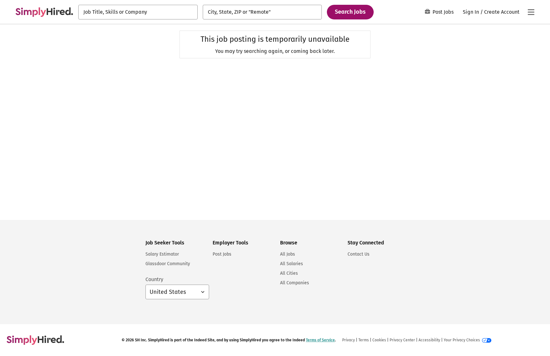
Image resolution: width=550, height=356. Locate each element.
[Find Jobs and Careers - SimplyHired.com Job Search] (44, 12)
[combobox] (138, 12)
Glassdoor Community (167, 263)
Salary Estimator (162, 254)
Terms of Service (320, 340)
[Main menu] (531, 12)
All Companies (294, 283)
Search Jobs (350, 11)
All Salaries (291, 263)
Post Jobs (443, 12)
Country (154, 279)
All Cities (289, 273)
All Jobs (287, 254)
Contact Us (359, 254)
